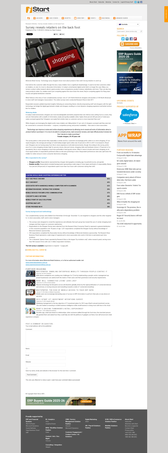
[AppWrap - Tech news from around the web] (129, 136)
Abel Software (30, 424)
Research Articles (31, 24)
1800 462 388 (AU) (131, 437)
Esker (47, 432)
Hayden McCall (50, 301)
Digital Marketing (91, 419)
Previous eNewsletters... (136, 48)
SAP (27, 432)
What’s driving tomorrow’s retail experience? (60, 309)
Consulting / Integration (54, 445)
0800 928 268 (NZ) (131, 435)
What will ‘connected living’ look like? (56, 281)
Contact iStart (129, 428)
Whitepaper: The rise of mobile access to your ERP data (65, 290)
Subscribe (101, 2)
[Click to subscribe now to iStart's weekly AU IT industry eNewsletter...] (129, 44)
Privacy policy (129, 430)
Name (27, 348)
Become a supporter (131, 426)
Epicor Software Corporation (53, 292)
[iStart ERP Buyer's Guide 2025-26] (129, 61)
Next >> (134, 123)
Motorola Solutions (51, 310)
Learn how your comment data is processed (65, 380)
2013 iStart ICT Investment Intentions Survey (59, 299)
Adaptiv (48, 447)
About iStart (93, 2)
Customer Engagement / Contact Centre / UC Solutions (73, 434)
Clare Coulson (56, 30)
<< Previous (126, 123)
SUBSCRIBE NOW (166, 14)
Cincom (48, 441)
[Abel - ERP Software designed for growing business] (129, 74)
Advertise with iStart (131, 424)
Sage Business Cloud (32, 430)
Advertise (108, 2)
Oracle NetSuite (31, 428)
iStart (87, 421)
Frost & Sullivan (51, 282)
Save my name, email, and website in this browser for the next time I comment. (51, 371)
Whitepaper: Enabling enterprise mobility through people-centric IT (71, 271)
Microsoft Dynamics (32, 426)
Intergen (49, 273)
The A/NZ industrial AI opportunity (129, 224)
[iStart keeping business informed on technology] (38, 10)
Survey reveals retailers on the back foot (51, 24)
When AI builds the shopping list (128, 202)
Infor (47, 421)
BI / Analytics (50, 419)
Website (28, 362)
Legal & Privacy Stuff (127, 2)
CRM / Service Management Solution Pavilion (72, 422)
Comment (29, 329)
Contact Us (116, 2)
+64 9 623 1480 (130, 432)
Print (56, 34)
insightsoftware (51, 424)
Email (62, 34)
